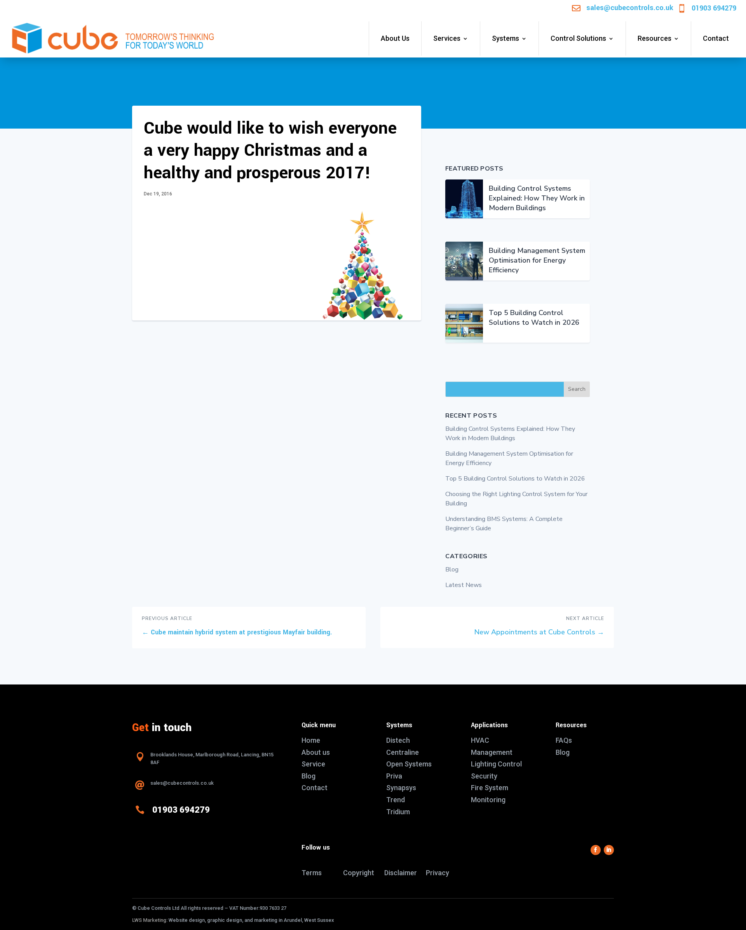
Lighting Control (496, 764)
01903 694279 (714, 8)
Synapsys (401, 788)
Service (313, 764)
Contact (716, 38)
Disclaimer (400, 873)
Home (311, 740)
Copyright (358, 873)
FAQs (564, 740)
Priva (394, 776)
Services (446, 38)
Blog (451, 569)
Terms (312, 873)
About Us (395, 38)
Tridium (398, 812)
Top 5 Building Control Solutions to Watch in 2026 (534, 317)
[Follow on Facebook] (596, 850)
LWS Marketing (149, 920)
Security (484, 776)
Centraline (402, 752)
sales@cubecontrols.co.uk (629, 8)
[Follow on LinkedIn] (609, 850)
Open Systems (409, 764)
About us (316, 752)
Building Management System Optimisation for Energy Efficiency (537, 260)
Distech (398, 740)
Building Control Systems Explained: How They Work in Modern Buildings (537, 198)
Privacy (437, 873)
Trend (395, 800)
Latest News (463, 585)
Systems (505, 38)
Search (577, 389)
